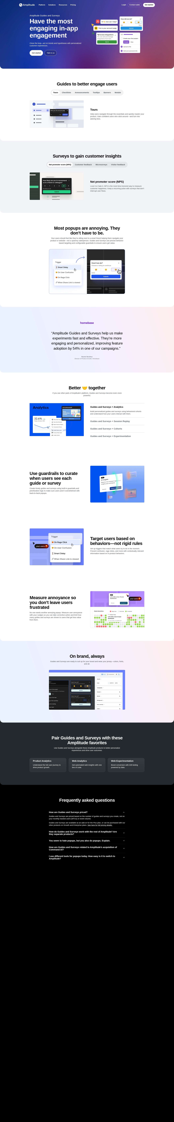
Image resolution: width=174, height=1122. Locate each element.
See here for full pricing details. (100, 831)
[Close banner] (171, 3)
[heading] (81, 3)
